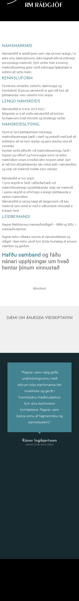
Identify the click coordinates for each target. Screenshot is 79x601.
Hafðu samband (21, 255)
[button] (39, 15)
